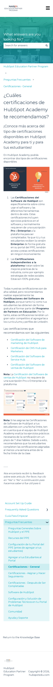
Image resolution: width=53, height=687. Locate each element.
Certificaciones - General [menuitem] (24, 566)
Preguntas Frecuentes (17, 79)
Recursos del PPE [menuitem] (18, 538)
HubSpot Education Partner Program (26, 66)
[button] (47, 510)
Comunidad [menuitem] (15, 611)
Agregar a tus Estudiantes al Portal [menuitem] (25, 559)
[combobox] (24, 45)
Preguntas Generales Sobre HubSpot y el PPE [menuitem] (24, 530)
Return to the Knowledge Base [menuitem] (21, 637)
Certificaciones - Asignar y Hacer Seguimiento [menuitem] (26, 575)
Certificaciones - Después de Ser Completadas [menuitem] (27, 584)
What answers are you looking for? (22, 37)
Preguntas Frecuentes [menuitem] (18, 522)
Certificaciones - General (18, 86)
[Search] (46, 45)
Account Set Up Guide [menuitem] (18, 503)
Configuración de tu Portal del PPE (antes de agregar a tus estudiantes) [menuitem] (26, 548)
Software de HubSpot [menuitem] (21, 592)
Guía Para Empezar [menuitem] (16, 516)
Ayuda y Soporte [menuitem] (18, 617)
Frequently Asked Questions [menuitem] (22, 509)
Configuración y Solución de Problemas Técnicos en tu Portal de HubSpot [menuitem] (27, 602)
